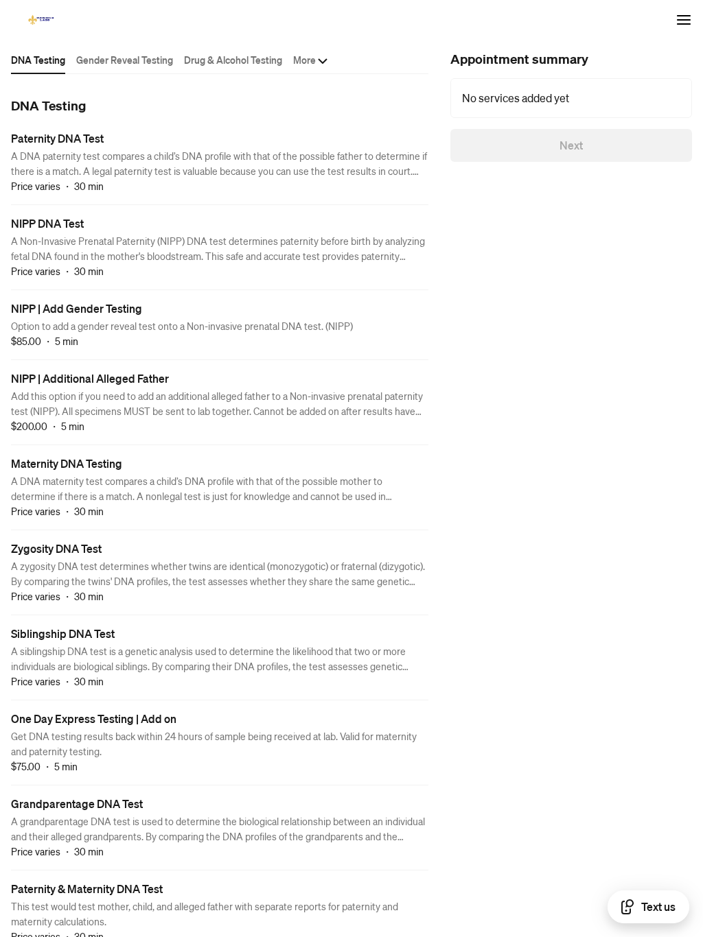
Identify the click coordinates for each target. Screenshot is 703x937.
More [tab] (304, 60)
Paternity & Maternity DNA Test (87, 888)
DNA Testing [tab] (38, 60)
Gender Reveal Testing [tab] (124, 60)
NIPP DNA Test (47, 223)
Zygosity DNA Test (56, 548)
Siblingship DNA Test (63, 633)
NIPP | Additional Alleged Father (90, 378)
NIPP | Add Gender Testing (76, 308)
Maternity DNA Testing (66, 463)
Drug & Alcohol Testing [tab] (233, 60)
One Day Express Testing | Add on (93, 718)
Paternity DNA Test (57, 138)
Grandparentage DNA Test (77, 803)
